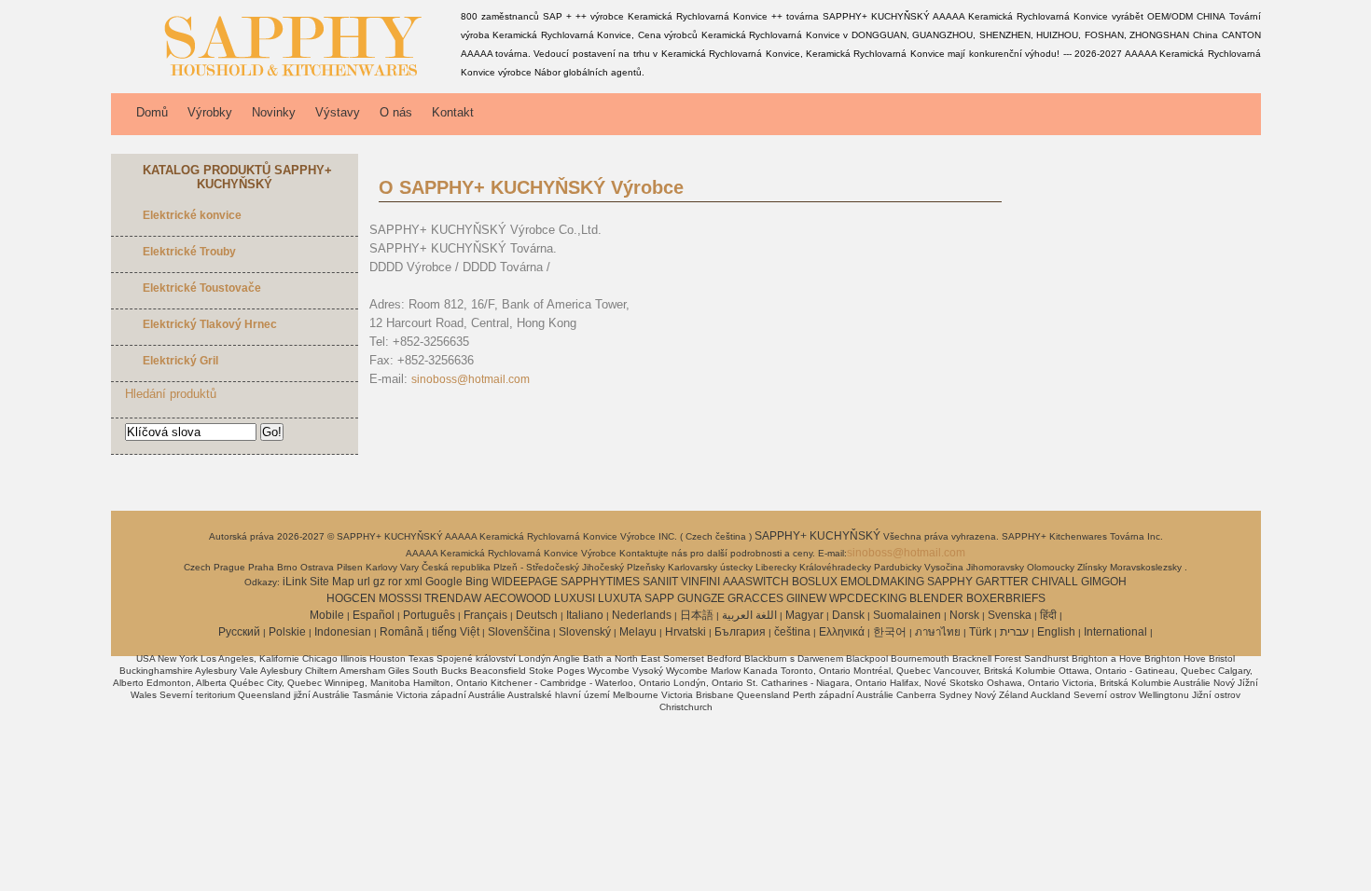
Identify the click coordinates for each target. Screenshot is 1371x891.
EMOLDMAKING (882, 581)
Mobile (327, 615)
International (1115, 631)
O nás (396, 112)
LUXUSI (574, 598)
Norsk (964, 615)
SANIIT (660, 581)
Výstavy (337, 112)
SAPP (659, 598)
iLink (295, 581)
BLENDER (936, 598)
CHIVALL (1055, 581)
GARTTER (1002, 581)
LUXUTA (620, 598)
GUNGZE (701, 598)
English (1056, 631)
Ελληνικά (842, 631)
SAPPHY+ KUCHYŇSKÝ (819, 535)
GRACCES (755, 598)
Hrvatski (685, 631)
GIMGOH (1104, 581)
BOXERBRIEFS (1006, 598)
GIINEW (806, 598)
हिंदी (1048, 615)
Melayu (638, 631)
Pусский (239, 631)
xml (413, 581)
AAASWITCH (756, 581)
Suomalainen (907, 615)
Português (429, 615)
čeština (792, 631)
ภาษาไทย (938, 631)
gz (379, 581)
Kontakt (453, 112)
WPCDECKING (868, 598)
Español (374, 615)
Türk (980, 631)
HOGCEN (351, 598)
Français (485, 615)
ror (395, 581)
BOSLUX (815, 581)
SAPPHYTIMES (600, 581)
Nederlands (642, 615)
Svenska (1010, 615)
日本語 (696, 615)
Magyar (804, 615)
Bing (477, 581)
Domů (152, 112)
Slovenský (585, 631)
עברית (1014, 631)
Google (444, 581)
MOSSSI (400, 598)
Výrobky (209, 112)
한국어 (890, 631)
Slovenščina (519, 631)
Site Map (332, 581)
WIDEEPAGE (525, 581)
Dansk (848, 615)
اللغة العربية (749, 615)
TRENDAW (452, 598)
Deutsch (537, 615)
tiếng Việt (455, 631)
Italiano (584, 615)
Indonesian (342, 631)
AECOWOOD (517, 598)
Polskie (287, 631)
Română (401, 631)
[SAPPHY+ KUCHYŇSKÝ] (282, 79)
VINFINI (700, 581)
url (363, 581)
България (740, 631)
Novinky (274, 112)
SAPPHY (950, 581)
